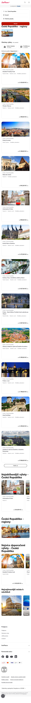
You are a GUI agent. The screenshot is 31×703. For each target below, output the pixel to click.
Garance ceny (5, 633)
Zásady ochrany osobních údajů (18, 677)
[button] (15, 645)
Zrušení (4, 638)
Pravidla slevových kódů (6, 682)
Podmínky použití (5, 677)
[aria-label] (5, 2)
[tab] (15, 688)
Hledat (15, 23)
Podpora (4, 630)
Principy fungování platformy (16, 679)
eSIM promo (5, 636)
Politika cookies (5, 679)
